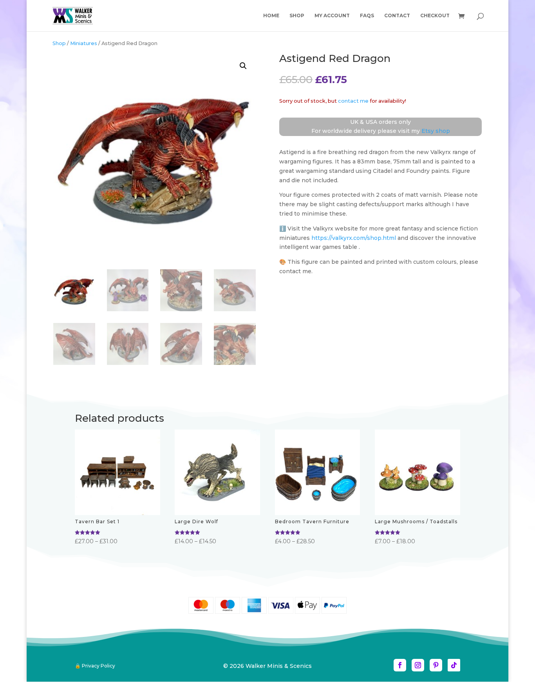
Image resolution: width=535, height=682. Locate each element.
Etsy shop (435, 130)
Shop (296, 15)
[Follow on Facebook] (400, 665)
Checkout (435, 15)
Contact (397, 15)
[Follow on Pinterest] (436, 665)
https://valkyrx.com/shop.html (353, 237)
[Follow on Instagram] (418, 665)
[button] (243, 66)
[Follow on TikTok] (454, 665)
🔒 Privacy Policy (95, 666)
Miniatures (83, 43)
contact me (353, 101)
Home (271, 15)
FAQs (367, 15)
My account (332, 15)
